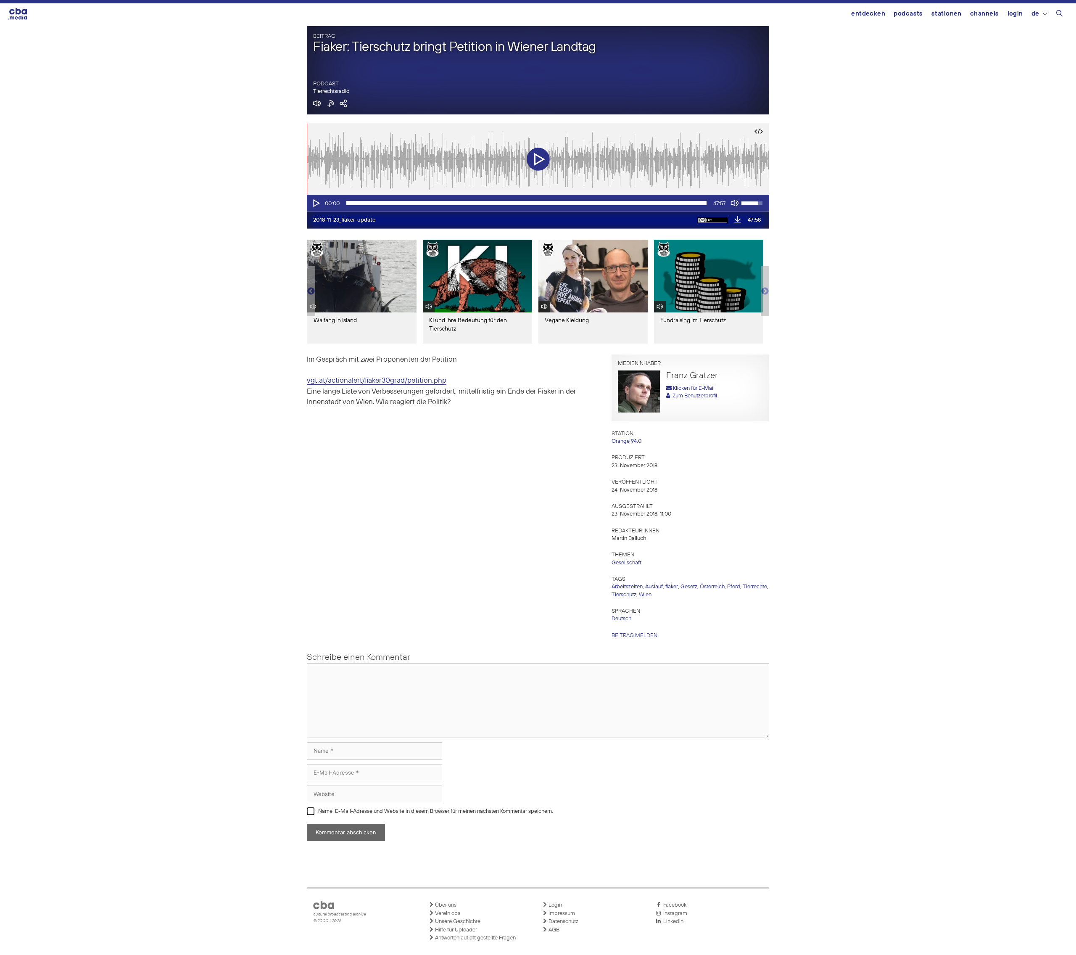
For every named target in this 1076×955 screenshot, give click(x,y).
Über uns (445, 905)
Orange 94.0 (626, 441)
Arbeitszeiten (627, 587)
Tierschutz (624, 595)
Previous (311, 291)
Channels (984, 14)
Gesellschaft (626, 563)
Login (1015, 14)
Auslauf (654, 587)
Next (765, 291)
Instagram (674, 913)
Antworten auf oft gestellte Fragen (475, 938)
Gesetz (688, 587)
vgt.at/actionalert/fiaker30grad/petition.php (376, 380)
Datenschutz (562, 921)
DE (1035, 14)
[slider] (526, 203)
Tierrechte (755, 587)
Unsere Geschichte (457, 921)
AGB (553, 930)
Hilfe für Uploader (455, 930)
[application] (538, 203)
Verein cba (447, 913)
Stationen (946, 14)
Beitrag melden (634, 635)
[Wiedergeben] (315, 203)
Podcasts (908, 14)
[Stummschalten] (735, 203)
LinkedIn (672, 921)
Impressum (561, 913)
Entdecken (868, 14)
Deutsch (621, 619)
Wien (645, 595)
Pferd (733, 587)
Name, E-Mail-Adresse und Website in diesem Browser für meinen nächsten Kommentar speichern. (435, 811)
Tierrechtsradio (331, 91)
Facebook (673, 905)
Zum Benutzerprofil (693, 396)
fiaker (671, 587)
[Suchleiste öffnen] (1059, 14)
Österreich (712, 587)
